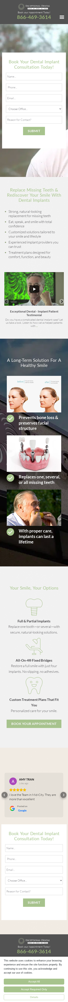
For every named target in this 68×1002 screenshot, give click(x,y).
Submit (34, 131)
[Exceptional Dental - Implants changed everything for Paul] (34, 289)
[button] (6, 301)
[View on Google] (13, 781)
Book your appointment (34, 724)
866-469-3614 (34, 17)
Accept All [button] (34, 981)
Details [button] (34, 997)
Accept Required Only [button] (34, 989)
